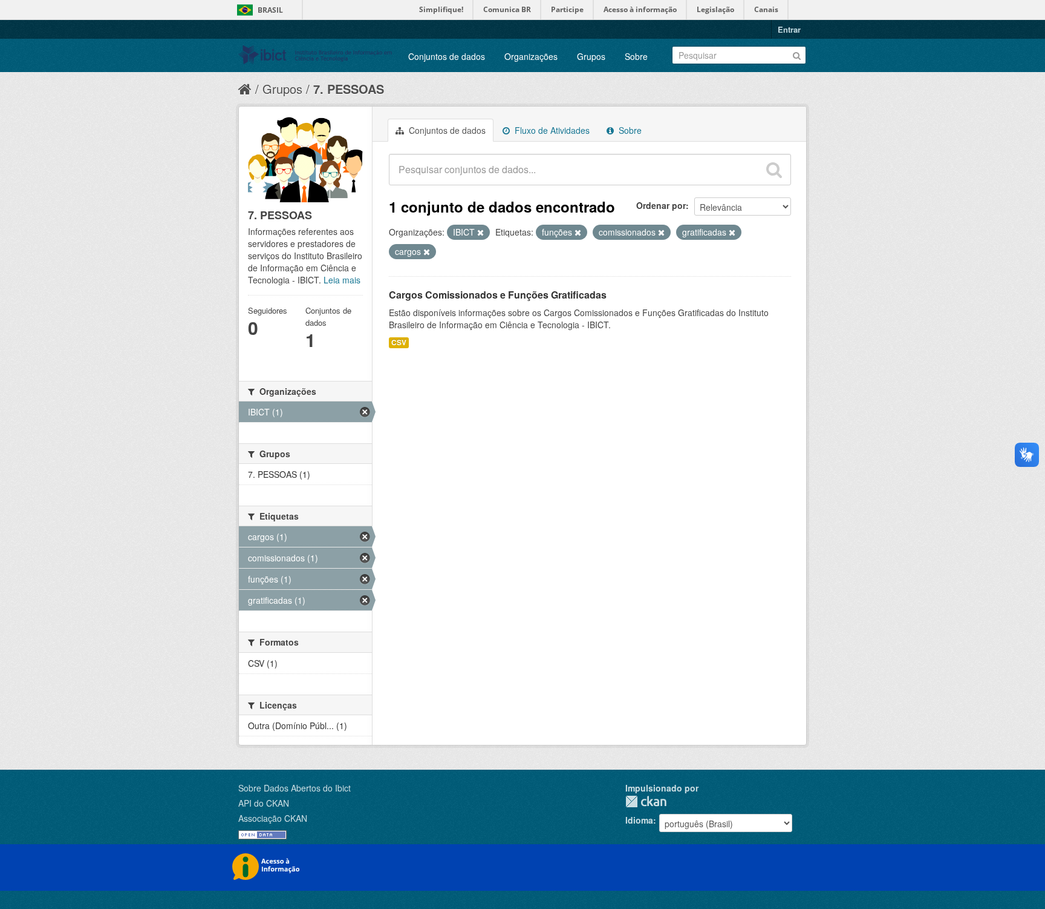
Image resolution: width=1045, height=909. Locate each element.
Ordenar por (661, 205)
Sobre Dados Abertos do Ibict (294, 788)
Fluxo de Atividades (551, 130)
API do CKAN (263, 803)
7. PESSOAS (348, 89)
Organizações (531, 56)
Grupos (591, 56)
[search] (774, 169)
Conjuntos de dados (446, 56)
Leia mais (342, 280)
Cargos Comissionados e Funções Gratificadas (498, 295)
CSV (398, 342)
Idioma (639, 820)
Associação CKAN (272, 818)
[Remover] (480, 232)
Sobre (636, 56)
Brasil (270, 10)
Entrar (789, 29)
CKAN (645, 801)
